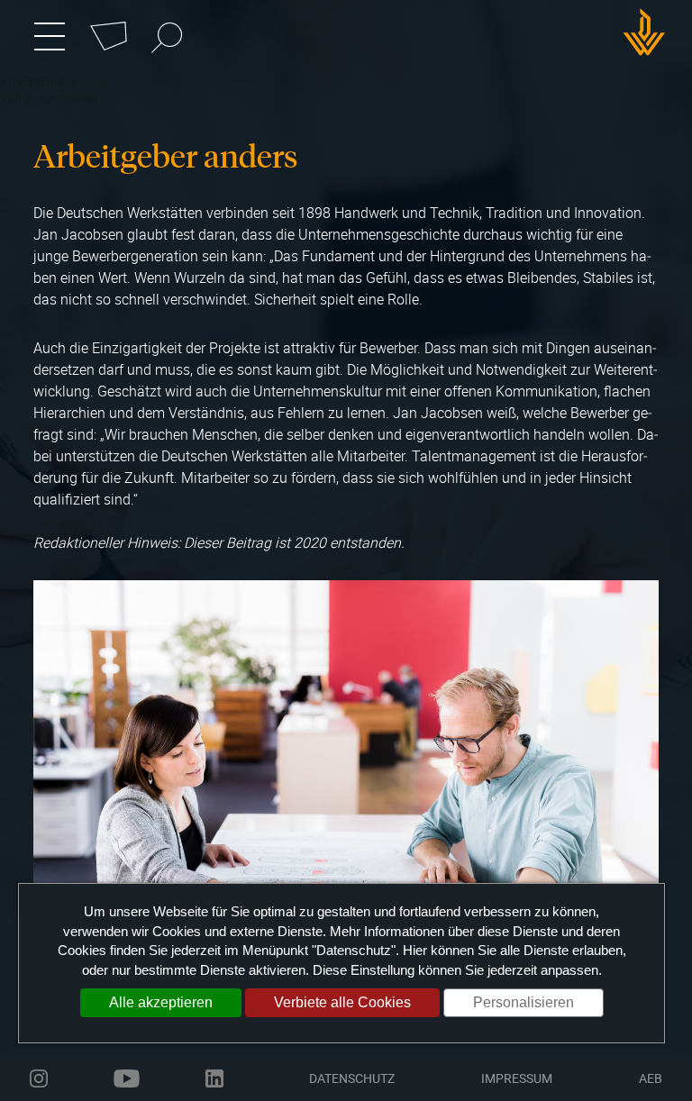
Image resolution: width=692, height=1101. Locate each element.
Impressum (516, 1078)
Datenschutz (352, 1078)
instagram (39, 1078)
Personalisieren (523, 1002)
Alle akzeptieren (161, 1002)
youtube (127, 1078)
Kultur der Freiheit (49, 98)
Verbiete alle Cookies (342, 1002)
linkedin (214, 1078)
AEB (650, 1078)
